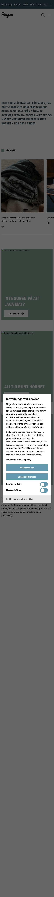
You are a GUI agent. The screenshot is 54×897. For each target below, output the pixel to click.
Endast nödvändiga (27, 476)
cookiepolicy (25, 459)
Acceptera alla (27, 467)
